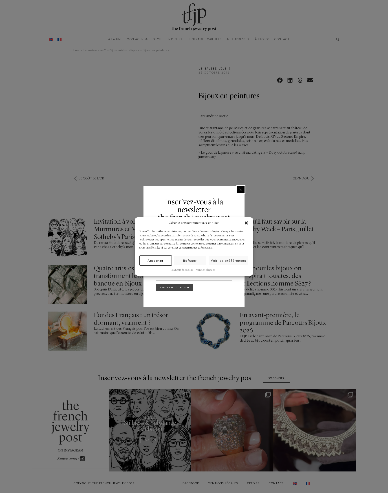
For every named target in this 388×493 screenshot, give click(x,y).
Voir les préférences (228, 260)
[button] (246, 223)
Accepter (155, 260)
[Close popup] (241, 189)
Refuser (190, 260)
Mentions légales (205, 270)
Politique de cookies (182, 270)
